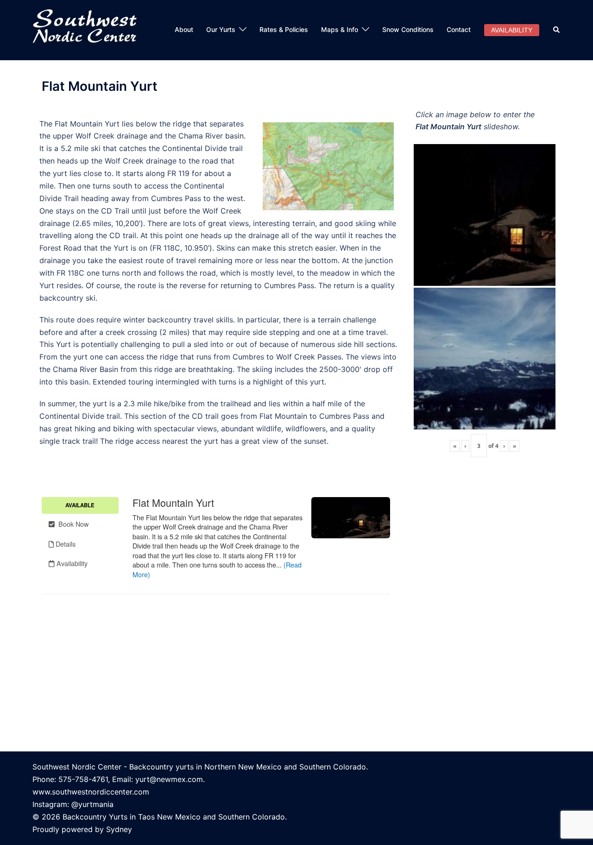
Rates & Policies (283, 29)
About (184, 29)
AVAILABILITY (511, 30)
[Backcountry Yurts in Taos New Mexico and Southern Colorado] (88, 29)
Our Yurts (220, 29)
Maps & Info (339, 29)
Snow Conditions (408, 29)
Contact (459, 29)
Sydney (119, 829)
